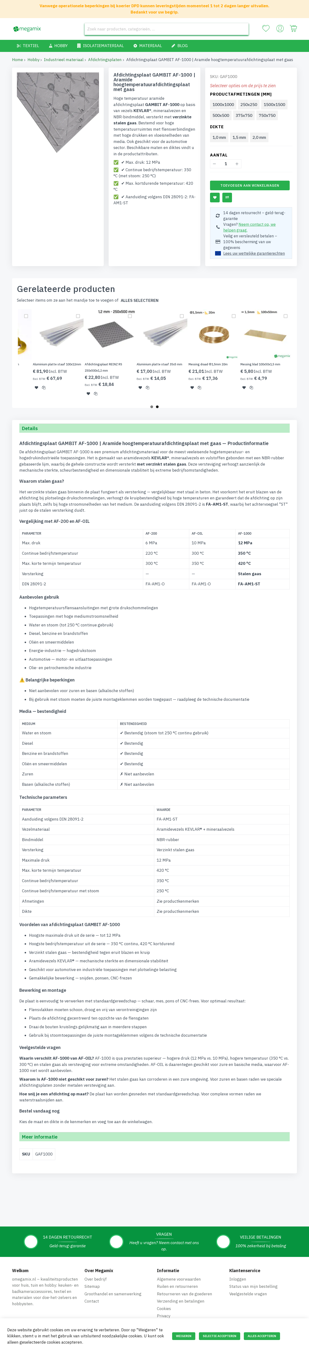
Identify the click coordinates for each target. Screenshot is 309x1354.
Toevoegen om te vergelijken (227, 197)
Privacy (163, 1316)
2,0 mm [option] (259, 137)
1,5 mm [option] (239, 137)
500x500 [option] (220, 115)
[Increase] (237, 164)
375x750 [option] (244, 115)
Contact (91, 1301)
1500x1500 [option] (274, 104)
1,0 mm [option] (219, 137)
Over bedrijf (95, 1279)
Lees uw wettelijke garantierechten (254, 253)
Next (298, 355)
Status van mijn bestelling (253, 1286)
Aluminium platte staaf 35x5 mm (159, 364)
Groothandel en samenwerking (112, 1294)
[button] (36, 387)
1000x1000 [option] (223, 104)
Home (17, 59)
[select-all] (139, 300)
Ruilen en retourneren (177, 1286)
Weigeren (183, 1336)
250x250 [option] (248, 104)
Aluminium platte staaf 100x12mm (57, 364)
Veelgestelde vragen (248, 1294)
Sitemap (92, 1286)
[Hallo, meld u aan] (280, 29)
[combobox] (166, 29)
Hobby (33, 59)
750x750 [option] (267, 115)
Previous (10, 355)
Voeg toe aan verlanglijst (215, 197)
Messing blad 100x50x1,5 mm (260, 364)
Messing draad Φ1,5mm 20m (208, 364)
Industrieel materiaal (64, 59)
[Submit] (243, 29)
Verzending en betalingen (180, 1301)
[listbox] (252, 110)
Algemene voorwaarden (179, 1279)
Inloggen (237, 1279)
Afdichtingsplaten (105, 59)
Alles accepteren (262, 1336)
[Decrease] (214, 164)
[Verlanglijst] (265, 28)
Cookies (164, 1308)
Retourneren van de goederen (184, 1294)
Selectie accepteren (219, 1336)
